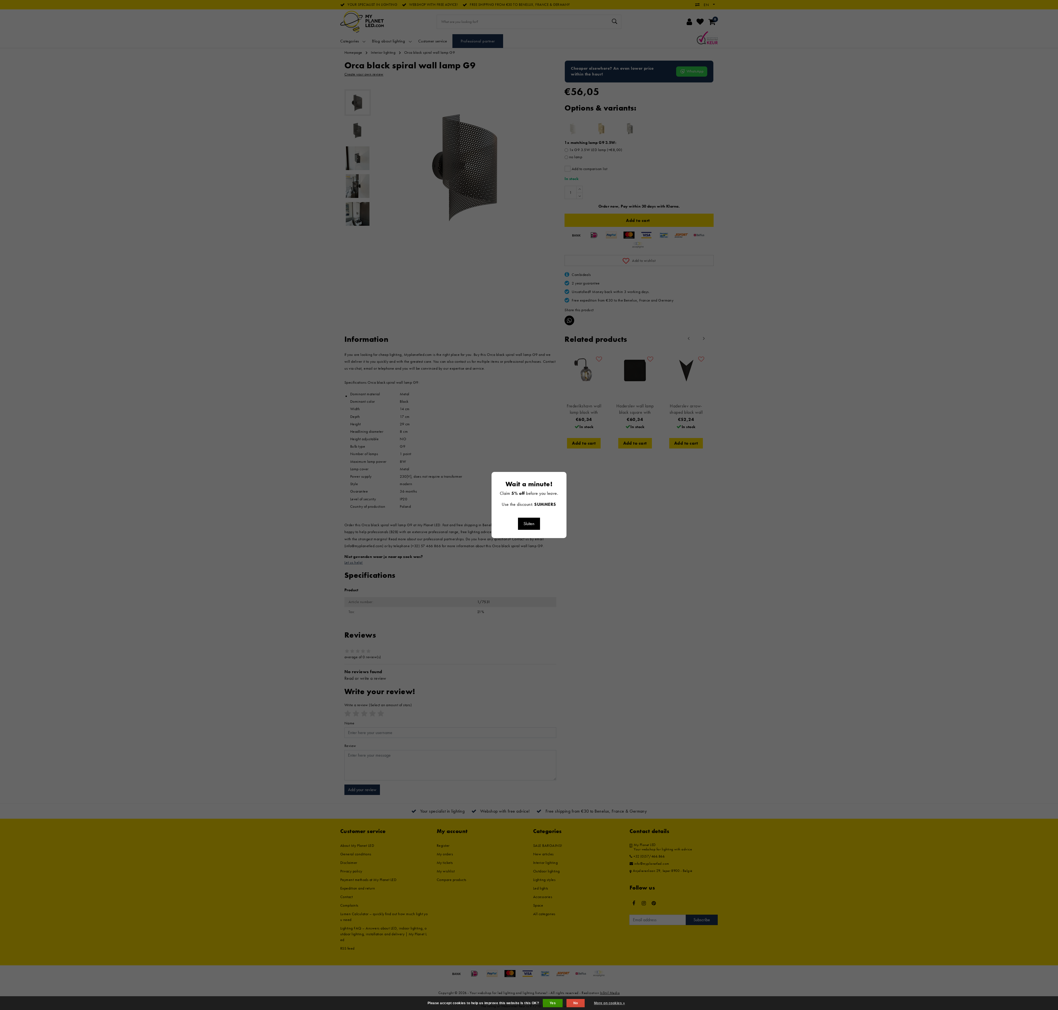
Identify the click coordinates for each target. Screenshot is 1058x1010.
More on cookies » (609, 1003)
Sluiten (529, 524)
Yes (553, 1003)
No (575, 1003)
